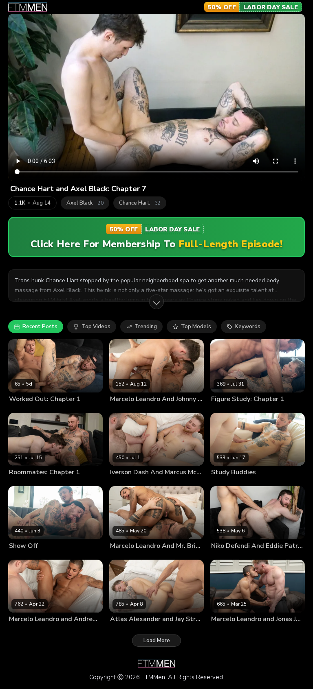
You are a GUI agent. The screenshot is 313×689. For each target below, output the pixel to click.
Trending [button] (145, 326)
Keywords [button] (247, 326)
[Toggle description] (156, 301)
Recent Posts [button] (39, 326)
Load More (156, 640)
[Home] (27, 7)
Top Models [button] (196, 326)
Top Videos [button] (96, 326)
